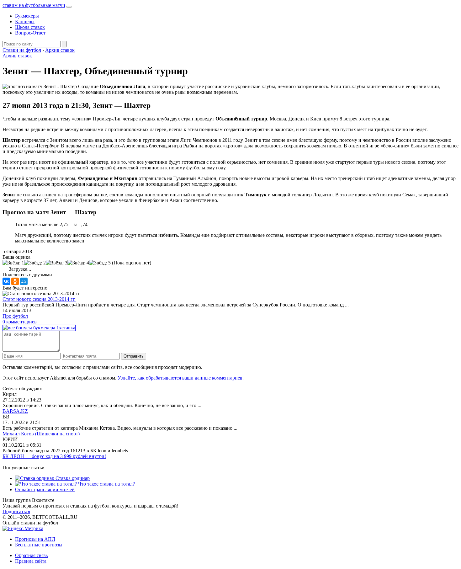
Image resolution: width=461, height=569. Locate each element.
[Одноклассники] (15, 281)
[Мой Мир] (24, 281)
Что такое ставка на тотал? (106, 484)
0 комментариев (20, 321)
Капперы (24, 21)
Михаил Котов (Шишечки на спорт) (41, 433)
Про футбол (15, 316)
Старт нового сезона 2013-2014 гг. (39, 299)
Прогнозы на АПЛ (35, 539)
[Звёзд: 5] (100, 263)
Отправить (134, 356)
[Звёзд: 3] (56, 263)
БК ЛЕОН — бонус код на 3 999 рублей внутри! (54, 456)
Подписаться (16, 511)
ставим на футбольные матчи (34, 5)
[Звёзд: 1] (13, 263)
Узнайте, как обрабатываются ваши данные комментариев (180, 377)
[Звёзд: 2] (35, 263)
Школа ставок (30, 27)
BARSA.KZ (15, 411)
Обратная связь (31, 555)
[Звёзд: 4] (78, 263)
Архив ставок (17, 55)
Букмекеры (27, 16)
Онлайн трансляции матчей (45, 489)
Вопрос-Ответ (30, 32)
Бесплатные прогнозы (38, 544)
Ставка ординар (72, 478)
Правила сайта (30, 561)
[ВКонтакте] (6, 281)
